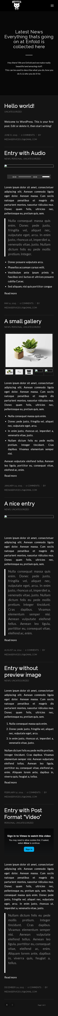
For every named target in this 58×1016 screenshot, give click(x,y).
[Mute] (40, 176)
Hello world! (19, 106)
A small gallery (23, 321)
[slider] (46, 177)
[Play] (9, 176)
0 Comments (28, 135)
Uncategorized (13, 112)
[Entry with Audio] (29, 173)
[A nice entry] (29, 523)
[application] (29, 177)
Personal (17, 159)
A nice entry (19, 504)
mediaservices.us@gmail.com (20, 139)
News (7, 159)
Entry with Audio (24, 153)
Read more (10, 293)
